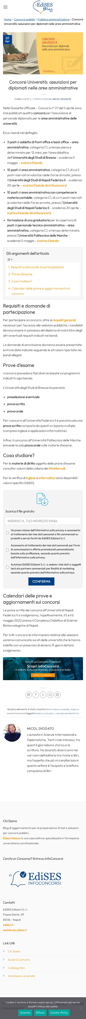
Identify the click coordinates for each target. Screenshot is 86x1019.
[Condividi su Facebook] (35, 694)
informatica (47, 478)
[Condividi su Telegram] (57, 694)
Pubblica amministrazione (54, 19)
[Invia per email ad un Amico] (50, 694)
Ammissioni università (21, 976)
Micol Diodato (62, 99)
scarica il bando (31, 163)
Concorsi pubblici (24, 19)
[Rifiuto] (80, 1009)
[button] (5, 7)
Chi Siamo (14, 951)
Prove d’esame (22, 274)
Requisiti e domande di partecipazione (37, 267)
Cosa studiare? (21, 281)
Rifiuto (40, 1012)
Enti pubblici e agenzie (58, 709)
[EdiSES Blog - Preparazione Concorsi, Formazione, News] (43, 7)
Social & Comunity (19, 959)
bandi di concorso (45, 713)
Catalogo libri (16, 968)
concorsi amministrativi (67, 713)
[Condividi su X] (43, 694)
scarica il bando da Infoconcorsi (45, 185)
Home (8, 19)
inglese (31, 478)
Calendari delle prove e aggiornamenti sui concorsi (41, 291)
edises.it (8, 925)
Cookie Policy (59, 1012)
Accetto (25, 1012)
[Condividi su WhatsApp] (28, 694)
